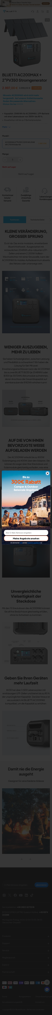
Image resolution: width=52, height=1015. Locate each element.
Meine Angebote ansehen (26, 538)
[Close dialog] (47, 473)
